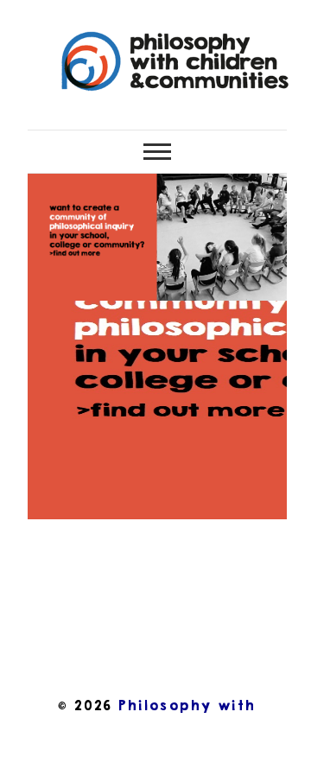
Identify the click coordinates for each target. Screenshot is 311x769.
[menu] (157, 151)
